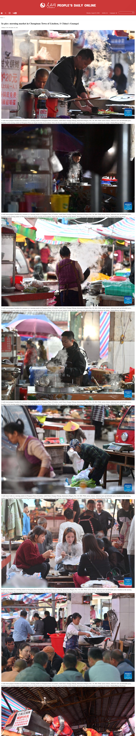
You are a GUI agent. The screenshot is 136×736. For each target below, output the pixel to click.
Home (1, 17)
